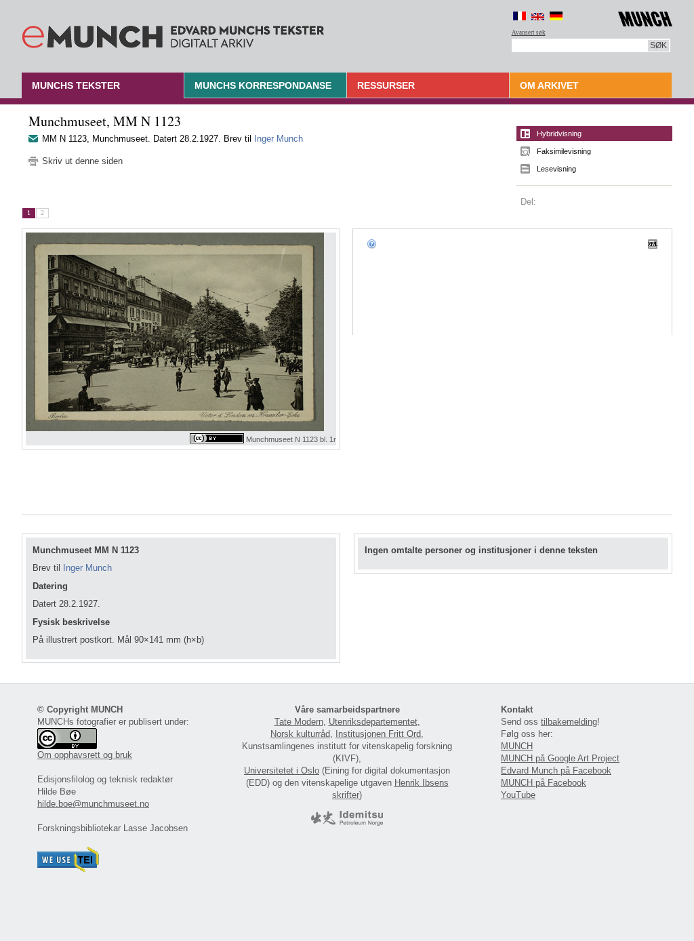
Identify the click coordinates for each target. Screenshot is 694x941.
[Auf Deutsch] (556, 16)
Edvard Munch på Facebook (556, 770)
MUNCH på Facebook (543, 783)
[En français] (519, 16)
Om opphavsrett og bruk (84, 755)
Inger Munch (278, 139)
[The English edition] (537, 16)
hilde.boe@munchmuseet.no (93, 804)
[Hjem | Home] (173, 34)
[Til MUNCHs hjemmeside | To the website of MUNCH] (645, 16)
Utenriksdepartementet (373, 722)
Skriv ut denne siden (82, 161)
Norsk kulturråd (300, 734)
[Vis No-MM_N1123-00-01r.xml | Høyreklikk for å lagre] (652, 243)
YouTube (518, 795)
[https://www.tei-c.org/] (68, 869)
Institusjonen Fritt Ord (378, 734)
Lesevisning (556, 169)
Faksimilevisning (564, 151)
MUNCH (517, 746)
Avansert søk (529, 32)
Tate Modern (298, 722)
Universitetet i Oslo (281, 770)
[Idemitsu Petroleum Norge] (347, 823)
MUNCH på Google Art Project (560, 758)
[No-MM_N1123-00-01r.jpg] (181, 332)
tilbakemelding (569, 722)
